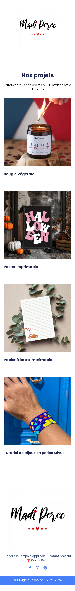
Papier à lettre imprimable (28, 359)
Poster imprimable (21, 266)
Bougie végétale (19, 173)
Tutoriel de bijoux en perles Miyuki (35, 452)
